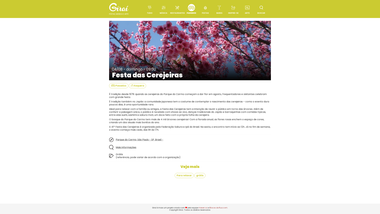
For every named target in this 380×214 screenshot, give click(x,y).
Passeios (120, 85)
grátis (200, 175)
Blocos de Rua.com (218, 207)
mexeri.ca (203, 207)
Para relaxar (184, 175)
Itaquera (138, 85)
